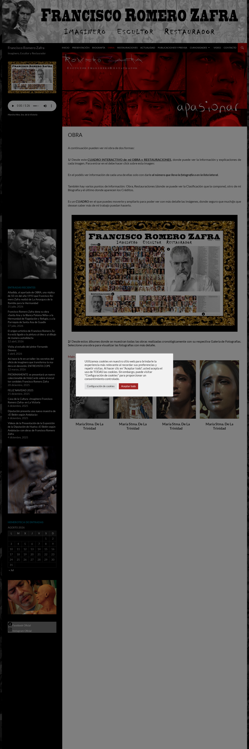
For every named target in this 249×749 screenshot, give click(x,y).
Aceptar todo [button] (128, 386)
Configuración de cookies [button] (101, 386)
